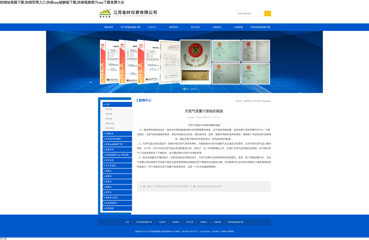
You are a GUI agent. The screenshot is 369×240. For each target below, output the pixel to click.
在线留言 (217, 27)
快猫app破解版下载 (114, 144)
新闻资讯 (173, 27)
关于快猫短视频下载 (130, 27)
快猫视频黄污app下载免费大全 (119, 155)
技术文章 (195, 27)
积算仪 (109, 182)
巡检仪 (109, 171)
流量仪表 (110, 133)
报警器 (109, 176)
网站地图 (3, 239)
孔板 (108, 104)
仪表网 (223, 231)
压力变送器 (111, 165)
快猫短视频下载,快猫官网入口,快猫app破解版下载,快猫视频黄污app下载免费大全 (62, 2)
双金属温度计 (112, 203)
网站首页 (109, 27)
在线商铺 (238, 27)
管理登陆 (230, 231)
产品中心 (152, 27)
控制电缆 (110, 208)
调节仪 (109, 192)
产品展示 (162, 222)
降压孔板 (109, 119)
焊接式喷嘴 (110, 128)
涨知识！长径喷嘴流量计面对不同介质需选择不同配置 (167, 186)
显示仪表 (110, 160)
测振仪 (109, 187)
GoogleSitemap (205, 231)
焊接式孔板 (110, 123)
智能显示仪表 (112, 198)
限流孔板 (109, 114)
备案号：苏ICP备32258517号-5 (186, 231)
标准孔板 (109, 109)
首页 (127, 222)
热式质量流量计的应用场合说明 (209, 186)
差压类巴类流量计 (114, 139)
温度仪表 (110, 149)
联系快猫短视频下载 (260, 27)
